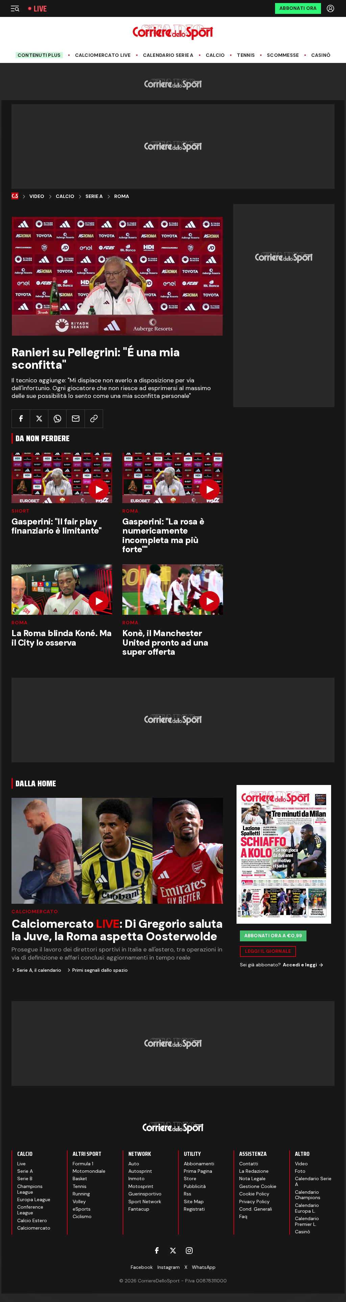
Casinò (321, 55)
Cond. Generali (255, 1209)
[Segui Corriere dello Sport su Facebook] (157, 1251)
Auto (133, 1164)
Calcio (215, 55)
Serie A (94, 196)
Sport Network (144, 1201)
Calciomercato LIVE (103, 55)
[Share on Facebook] (21, 419)
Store (190, 1178)
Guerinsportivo (145, 1194)
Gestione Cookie (257, 1186)
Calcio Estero (32, 1220)
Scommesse (283, 55)
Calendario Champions (307, 1195)
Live (40, 8)
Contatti (248, 1164)
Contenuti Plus (39, 55)
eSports (82, 1209)
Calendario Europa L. (307, 1208)
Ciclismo (82, 1216)
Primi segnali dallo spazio (100, 970)
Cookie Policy (254, 1194)
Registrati (194, 1209)
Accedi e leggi (300, 965)
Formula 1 (83, 1164)
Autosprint (140, 1171)
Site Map (194, 1201)
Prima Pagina (198, 1171)
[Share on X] (39, 419)
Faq (243, 1216)
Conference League (30, 1210)
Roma (121, 196)
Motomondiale (89, 1171)
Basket (80, 1178)
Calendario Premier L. (307, 1221)
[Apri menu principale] (15, 8)
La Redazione (254, 1171)
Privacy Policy (254, 1201)
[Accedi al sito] (331, 8)
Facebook (142, 1267)
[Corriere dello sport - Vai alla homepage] (173, 32)
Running (81, 1194)
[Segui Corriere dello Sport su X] (173, 1251)
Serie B (24, 1178)
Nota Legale (252, 1178)
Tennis (246, 55)
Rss (187, 1194)
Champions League (30, 1189)
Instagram (168, 1267)
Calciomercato (34, 911)
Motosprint (140, 1186)
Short (20, 511)
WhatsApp (204, 1267)
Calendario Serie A (168, 55)
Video (36, 196)
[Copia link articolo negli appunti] (94, 419)
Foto (300, 1171)
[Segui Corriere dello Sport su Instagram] (189, 1251)
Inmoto (136, 1178)
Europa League (33, 1199)
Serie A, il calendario (39, 970)
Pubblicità (195, 1186)
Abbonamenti (199, 1164)
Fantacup (138, 1209)
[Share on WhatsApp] (57, 419)
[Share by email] (75, 419)
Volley (79, 1201)
